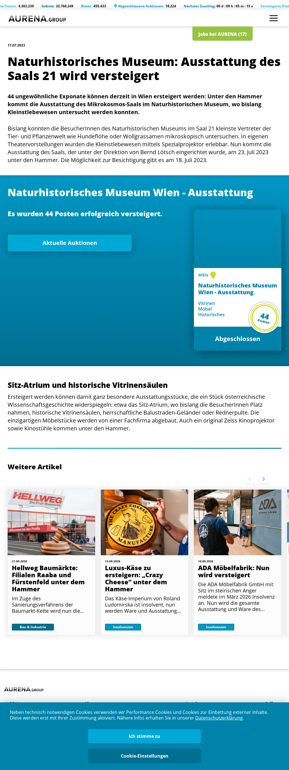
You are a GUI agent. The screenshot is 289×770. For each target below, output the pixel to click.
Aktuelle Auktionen (70, 243)
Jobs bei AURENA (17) (222, 34)
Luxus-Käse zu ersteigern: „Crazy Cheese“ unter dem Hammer (136, 578)
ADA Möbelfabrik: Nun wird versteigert (234, 571)
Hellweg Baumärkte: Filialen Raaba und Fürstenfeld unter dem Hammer (48, 578)
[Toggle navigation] (274, 18)
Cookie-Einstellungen (144, 756)
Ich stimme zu (144, 736)
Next (264, 479)
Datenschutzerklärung (219, 718)
